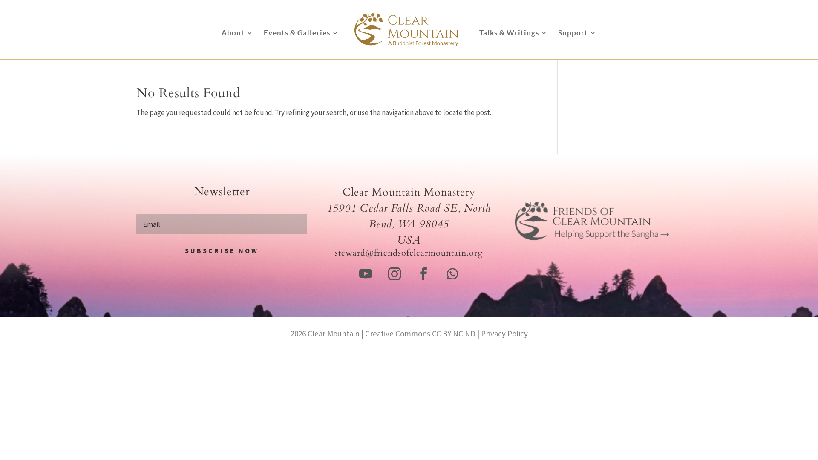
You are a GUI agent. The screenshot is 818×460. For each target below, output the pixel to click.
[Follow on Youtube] (365, 274)
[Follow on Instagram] (394, 274)
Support (573, 33)
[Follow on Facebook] (423, 274)
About (233, 33)
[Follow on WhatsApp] (452, 274)
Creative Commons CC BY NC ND (420, 333)
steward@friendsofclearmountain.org (409, 253)
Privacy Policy (504, 333)
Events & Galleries (297, 33)
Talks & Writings (509, 33)
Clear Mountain (334, 333)
